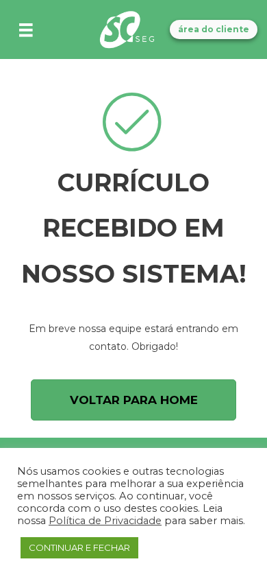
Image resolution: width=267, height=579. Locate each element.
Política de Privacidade (105, 521)
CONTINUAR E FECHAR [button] (79, 547)
